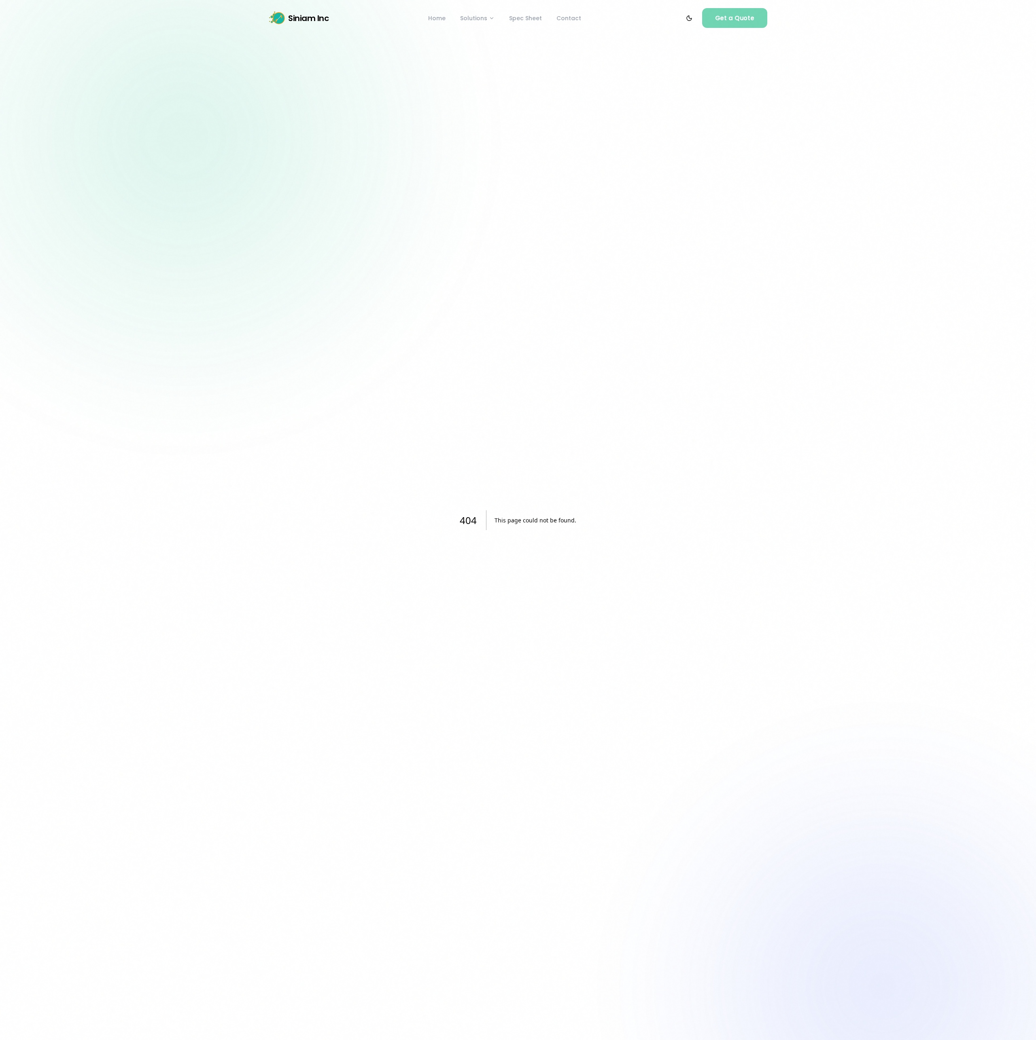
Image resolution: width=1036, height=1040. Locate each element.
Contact (568, 18)
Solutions (473, 18)
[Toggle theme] (689, 18)
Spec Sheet (525, 18)
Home (437, 18)
